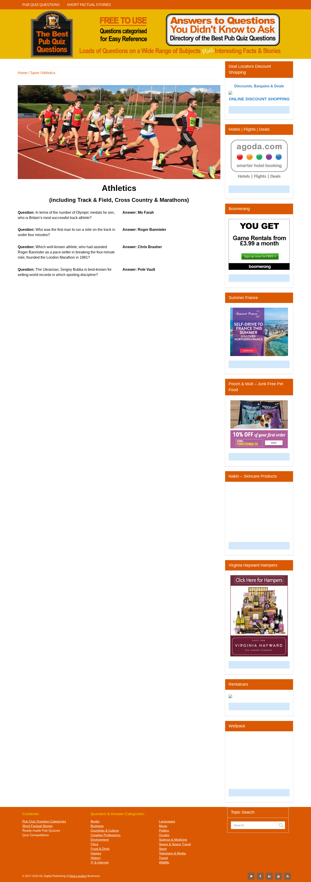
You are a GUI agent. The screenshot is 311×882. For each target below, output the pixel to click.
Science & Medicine (173, 839)
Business (97, 826)
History (96, 858)
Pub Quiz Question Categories (44, 821)
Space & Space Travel (175, 844)
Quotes (164, 835)
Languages (167, 821)
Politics (164, 830)
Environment (100, 839)
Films (94, 844)
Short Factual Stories (37, 826)
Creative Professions (105, 835)
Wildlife (164, 862)
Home (23, 73)
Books (95, 821)
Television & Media (172, 853)
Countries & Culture (105, 830)
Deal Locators (78, 876)
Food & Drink (100, 849)
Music (163, 826)
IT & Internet (100, 862)
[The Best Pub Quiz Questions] (155, 34)
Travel (163, 858)
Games (96, 853)
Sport (163, 849)
